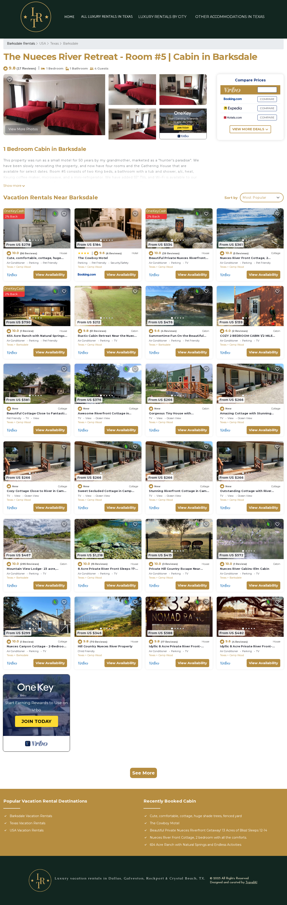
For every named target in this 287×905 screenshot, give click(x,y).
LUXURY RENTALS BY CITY (162, 17)
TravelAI (251, 882)
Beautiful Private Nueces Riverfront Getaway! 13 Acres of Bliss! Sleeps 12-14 (208, 830)
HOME (69, 17)
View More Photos (23, 129)
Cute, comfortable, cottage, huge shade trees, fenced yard (196, 816)
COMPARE (267, 89)
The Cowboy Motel (93, 258)
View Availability (50, 274)
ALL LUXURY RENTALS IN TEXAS (107, 17)
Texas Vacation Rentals (27, 823)
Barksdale (70, 43)
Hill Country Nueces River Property (105, 646)
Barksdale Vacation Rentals (31, 816)
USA (42, 43)
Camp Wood (23, 266)
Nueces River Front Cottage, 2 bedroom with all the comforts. (198, 837)
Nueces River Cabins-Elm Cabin (244, 568)
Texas (54, 43)
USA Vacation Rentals (26, 830)
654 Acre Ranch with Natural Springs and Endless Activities (195, 845)
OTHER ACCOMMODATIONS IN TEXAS (230, 17)
